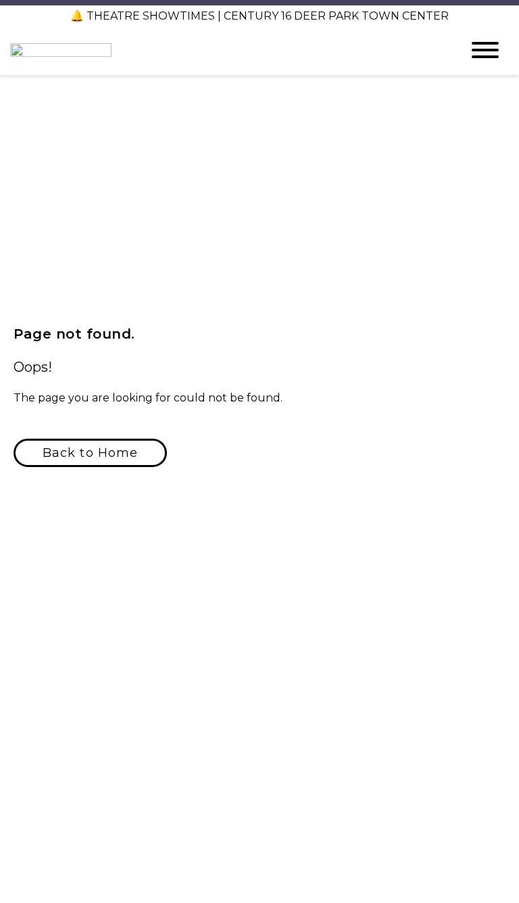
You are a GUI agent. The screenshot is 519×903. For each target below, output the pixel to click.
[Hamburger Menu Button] (485, 50)
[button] (90, 453)
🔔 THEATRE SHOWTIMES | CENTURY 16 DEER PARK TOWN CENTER (259, 15)
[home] (225, 50)
